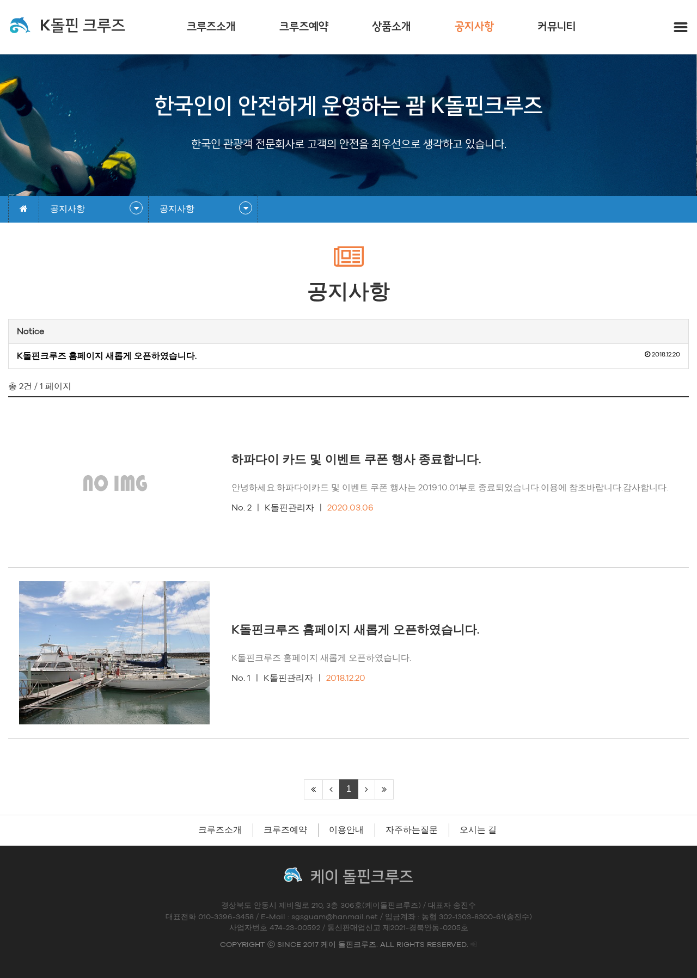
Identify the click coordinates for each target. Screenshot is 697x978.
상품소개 (391, 27)
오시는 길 (478, 830)
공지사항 (474, 27)
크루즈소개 (211, 27)
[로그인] (473, 945)
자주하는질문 (412, 830)
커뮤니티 (556, 27)
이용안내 (346, 830)
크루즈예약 (303, 27)
